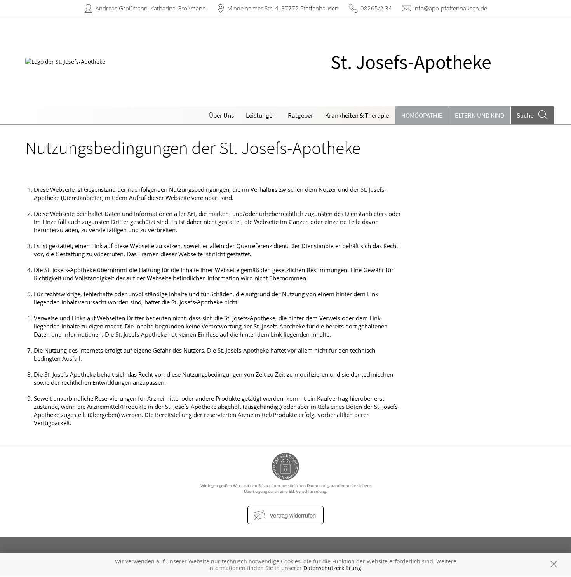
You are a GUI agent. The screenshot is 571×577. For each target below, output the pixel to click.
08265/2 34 (376, 8)
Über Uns (221, 115)
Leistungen (261, 115)
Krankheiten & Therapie (357, 115)
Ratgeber (300, 115)
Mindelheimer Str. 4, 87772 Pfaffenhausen (282, 8)
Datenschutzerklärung (332, 568)
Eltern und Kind (479, 115)
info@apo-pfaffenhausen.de (450, 8)
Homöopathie (421, 115)
